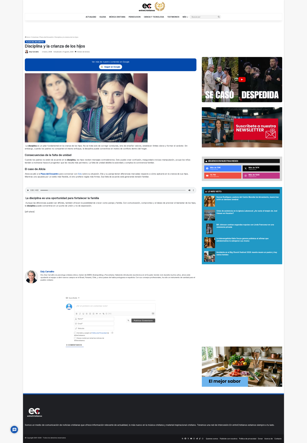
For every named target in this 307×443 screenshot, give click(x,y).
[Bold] (76, 313)
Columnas (34, 37)
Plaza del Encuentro (47, 37)
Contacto (278, 439)
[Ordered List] (90, 313)
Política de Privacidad (99, 333)
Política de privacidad (247, 439)
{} (106, 313)
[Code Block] (100, 313)
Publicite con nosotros (228, 439)
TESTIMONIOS (173, 17)
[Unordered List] (93, 313)
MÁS (184, 17)
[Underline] (83, 313)
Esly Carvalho (34, 52)
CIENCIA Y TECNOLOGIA (154, 17)
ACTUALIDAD (91, 17)
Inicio (28, 37)
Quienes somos (212, 439)
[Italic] (80, 313)
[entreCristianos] (34, 422)
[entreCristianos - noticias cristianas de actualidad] (153, 7)
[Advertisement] (153, 28)
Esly (80, 174)
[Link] (103, 313)
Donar (260, 439)
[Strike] (86, 313)
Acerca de (268, 439)
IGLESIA (103, 17)
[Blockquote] (96, 313)
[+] (110, 313)
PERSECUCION (135, 17)
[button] (242, 79)
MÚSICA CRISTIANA (117, 17)
